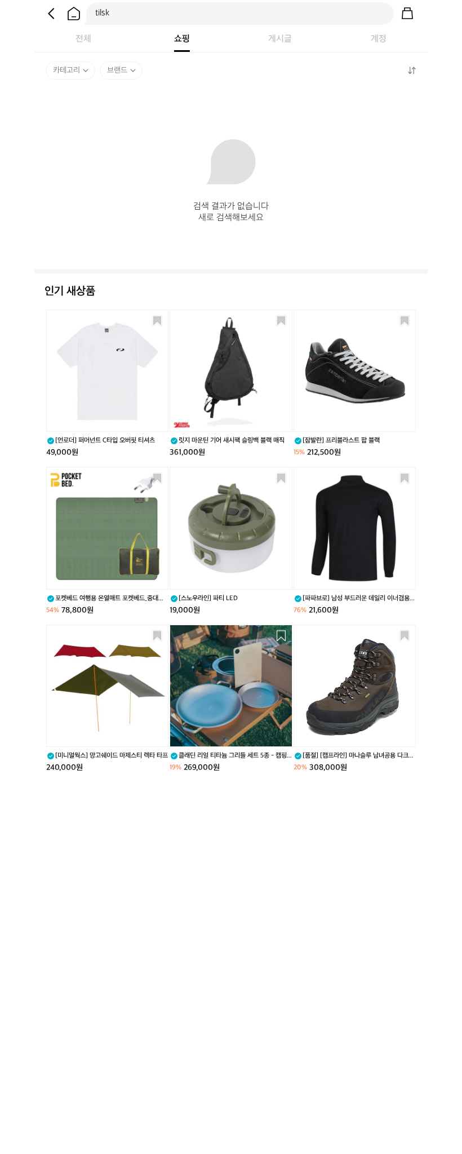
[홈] (74, 14)
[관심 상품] (157, 321)
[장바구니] (407, 14)
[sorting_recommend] (411, 70)
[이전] (51, 14)
